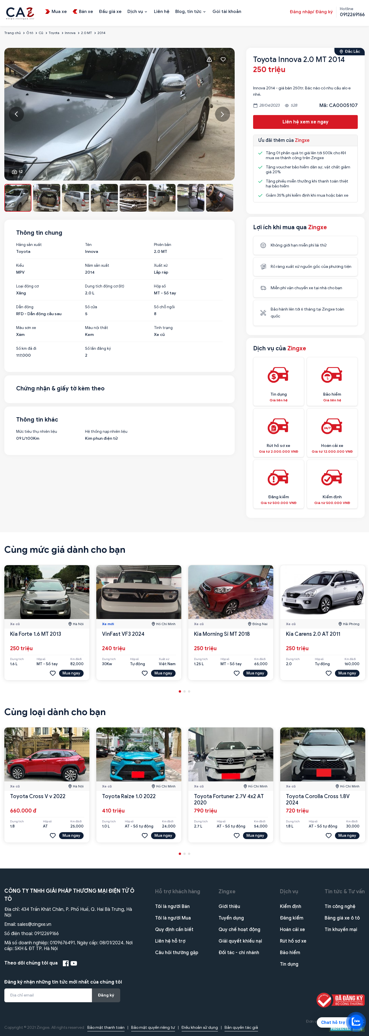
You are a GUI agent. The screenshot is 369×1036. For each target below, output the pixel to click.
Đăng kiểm (291, 918)
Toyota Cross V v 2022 (37, 796)
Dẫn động (24, 307)
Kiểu (20, 265)
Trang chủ (12, 33)
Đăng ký (106, 995)
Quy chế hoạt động (239, 929)
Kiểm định (290, 906)
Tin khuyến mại (341, 929)
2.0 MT (86, 33)
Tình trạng (163, 328)
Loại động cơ (27, 286)
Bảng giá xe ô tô (342, 918)
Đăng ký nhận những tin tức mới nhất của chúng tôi (63, 982)
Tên (88, 244)
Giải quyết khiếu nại (240, 941)
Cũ (41, 33)
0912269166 (46, 934)
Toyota (54, 33)
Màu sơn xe (26, 328)
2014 (101, 33)
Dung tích (17, 659)
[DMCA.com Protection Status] (347, 1028)
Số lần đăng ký (98, 348)
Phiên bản (162, 244)
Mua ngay (71, 673)
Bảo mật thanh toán (106, 1027)
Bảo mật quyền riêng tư (153, 1027)
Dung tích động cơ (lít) (104, 286)
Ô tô (29, 33)
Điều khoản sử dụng (200, 1027)
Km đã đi (76, 659)
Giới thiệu (229, 906)
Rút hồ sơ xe (293, 941)
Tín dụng (289, 964)
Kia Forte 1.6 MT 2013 (35, 634)
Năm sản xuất (97, 265)
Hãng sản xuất (29, 244)
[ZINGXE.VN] (20, 13)
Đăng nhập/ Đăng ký (311, 11)
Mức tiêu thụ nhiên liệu (36, 431)
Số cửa (91, 307)
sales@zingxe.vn (34, 924)
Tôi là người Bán (172, 906)
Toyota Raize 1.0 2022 (129, 796)
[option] (119, 114)
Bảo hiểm (290, 953)
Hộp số (160, 286)
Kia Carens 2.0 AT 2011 (313, 634)
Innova (70, 33)
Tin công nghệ (340, 906)
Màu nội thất (96, 328)
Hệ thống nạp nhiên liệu (106, 431)
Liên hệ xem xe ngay (305, 122)
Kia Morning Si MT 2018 (222, 634)
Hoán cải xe (292, 929)
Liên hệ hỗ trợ (170, 941)
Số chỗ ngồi (164, 307)
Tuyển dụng (231, 918)
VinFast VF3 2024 (123, 634)
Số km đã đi (26, 348)
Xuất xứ (160, 265)
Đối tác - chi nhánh (239, 953)
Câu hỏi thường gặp (176, 953)
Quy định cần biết (174, 929)
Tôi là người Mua (173, 918)
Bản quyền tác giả (241, 1027)
